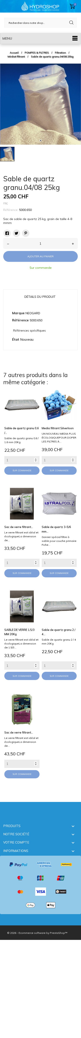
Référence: (10, 210)
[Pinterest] (25, 233)
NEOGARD (32, 313)
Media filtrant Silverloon (58, 428)
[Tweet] (16, 233)
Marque (18, 313)
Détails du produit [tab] (40, 297)
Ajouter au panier (40, 256)
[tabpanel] (40, 104)
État (15, 339)
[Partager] (7, 233)
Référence (20, 320)
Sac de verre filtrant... (18, 527)
